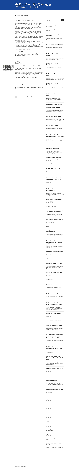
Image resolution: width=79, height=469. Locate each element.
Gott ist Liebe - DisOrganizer (52, 283)
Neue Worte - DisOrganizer (51, 219)
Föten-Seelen (55, 170)
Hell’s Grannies (56, 148)
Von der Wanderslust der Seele (24, 21)
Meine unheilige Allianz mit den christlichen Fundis (54, 179)
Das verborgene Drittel (57, 274)
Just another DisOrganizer (34, 4)
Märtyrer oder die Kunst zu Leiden (53, 337)
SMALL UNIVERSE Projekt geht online (54, 159)
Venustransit (19, 85)
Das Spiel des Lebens (56, 116)
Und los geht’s (55, 125)
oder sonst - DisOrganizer (51, 389)
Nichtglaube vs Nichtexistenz (56, 399)
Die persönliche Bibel (50, 231)
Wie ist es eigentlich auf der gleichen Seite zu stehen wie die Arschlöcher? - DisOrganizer (54, 168)
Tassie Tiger (19, 63)
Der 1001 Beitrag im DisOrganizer (56, 25)
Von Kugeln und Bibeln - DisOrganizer (54, 230)
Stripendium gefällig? (57, 263)
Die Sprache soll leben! (57, 242)
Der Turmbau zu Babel (57, 348)
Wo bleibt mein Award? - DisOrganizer (54, 251)
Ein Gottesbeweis (57, 211)
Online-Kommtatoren (56, 293)
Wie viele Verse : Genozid (58, 370)
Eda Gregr (48, 34)
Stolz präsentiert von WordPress (20, 466)
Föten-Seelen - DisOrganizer (52, 177)
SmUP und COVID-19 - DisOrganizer (53, 157)
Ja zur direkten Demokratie (57, 44)
